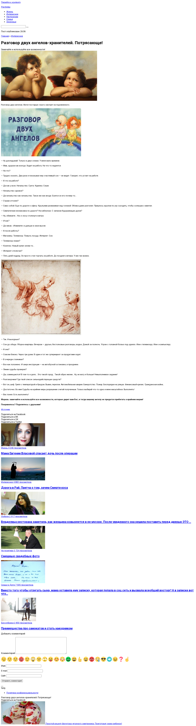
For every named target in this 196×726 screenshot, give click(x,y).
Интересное (12, 14)
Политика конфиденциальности (22, 693)
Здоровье (11, 22)
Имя (3, 666)
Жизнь (9, 11)
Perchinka (5, 7)
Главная (5, 36)
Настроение (12, 16)
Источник (5, 409)
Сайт (3, 675)
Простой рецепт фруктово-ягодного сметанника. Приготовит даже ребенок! (83, 723)
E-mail (4, 671)
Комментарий (8, 653)
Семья (9, 19)
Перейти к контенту (11, 2)
